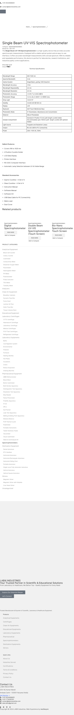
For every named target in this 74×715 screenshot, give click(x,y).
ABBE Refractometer (9, 377)
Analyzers (5, 289)
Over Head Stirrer (8, 485)
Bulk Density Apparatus (10, 386)
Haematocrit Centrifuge (10, 322)
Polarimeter (6, 425)
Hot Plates (6, 358)
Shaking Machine (8, 370)
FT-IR (5, 404)
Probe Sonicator (8, 279)
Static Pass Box (8, 307)
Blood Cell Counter (9, 252)
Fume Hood (7, 301)
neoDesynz (45, 709)
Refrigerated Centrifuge (10, 334)
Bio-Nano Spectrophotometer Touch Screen (62, 228)
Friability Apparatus (9, 401)
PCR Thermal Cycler (9, 422)
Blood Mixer (7, 380)
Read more (10, 232)
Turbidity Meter (8, 285)
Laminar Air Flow (8, 304)
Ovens (5, 364)
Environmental (7, 347)
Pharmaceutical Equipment (12, 374)
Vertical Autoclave (9, 470)
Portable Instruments (9, 428)
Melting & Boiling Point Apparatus (13, 416)
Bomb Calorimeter (9, 383)
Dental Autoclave (8, 449)
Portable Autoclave (9, 464)
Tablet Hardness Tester (10, 431)
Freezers (6, 350)
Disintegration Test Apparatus (12, 389)
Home (28, 27)
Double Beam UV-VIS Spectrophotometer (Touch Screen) (39, 229)
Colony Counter (8, 255)
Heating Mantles (8, 355)
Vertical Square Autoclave (11, 473)
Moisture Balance (8, 419)
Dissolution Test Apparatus (11, 392)
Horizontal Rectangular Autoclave (13, 458)
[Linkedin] (6, 707)
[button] (3, 11)
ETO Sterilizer (7, 452)
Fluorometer (7, 267)
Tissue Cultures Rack (9, 310)
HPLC (5, 407)
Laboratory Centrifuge (10, 325)
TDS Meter (6, 282)
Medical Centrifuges (9, 328)
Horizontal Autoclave (9, 455)
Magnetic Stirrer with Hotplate (12, 482)
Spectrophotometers (39, 27)
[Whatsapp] (10, 707)
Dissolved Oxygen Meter (11, 264)
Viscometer (6, 434)
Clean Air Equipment (9, 292)
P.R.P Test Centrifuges (10, 331)
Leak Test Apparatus (9, 413)
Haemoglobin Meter (9, 270)
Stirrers (5, 476)
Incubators (6, 361)
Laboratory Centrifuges (10, 316)
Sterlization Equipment (10, 446)
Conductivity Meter (9, 261)
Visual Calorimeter (9, 437)
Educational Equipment (10, 313)
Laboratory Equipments (10, 337)
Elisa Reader (7, 395)
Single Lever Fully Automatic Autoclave (15, 467)
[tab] (37, 69)
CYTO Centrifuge (8, 319)
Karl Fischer (7, 410)
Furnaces (6, 352)
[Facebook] (0, 707)
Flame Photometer (9, 398)
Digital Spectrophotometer (15, 227)
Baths (5, 341)
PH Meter (6, 273)
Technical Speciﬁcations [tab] (37, 68)
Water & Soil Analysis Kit (10, 439)
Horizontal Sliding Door (10, 461)
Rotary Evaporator (9, 367)
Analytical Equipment (10, 249)
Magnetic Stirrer (8, 479)
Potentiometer (7, 276)
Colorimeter (7, 258)
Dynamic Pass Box (9, 298)
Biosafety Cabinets (9, 295)
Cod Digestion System (10, 344)
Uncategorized (7, 488)
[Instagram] (3, 707)
